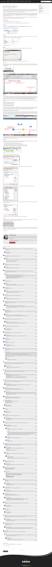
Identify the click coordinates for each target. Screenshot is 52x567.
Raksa (5, 515)
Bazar (40, 12)
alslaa (5, 479)
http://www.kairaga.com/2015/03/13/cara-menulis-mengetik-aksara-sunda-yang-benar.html (16, 376)
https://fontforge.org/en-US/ (28, 275)
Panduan (6, 5)
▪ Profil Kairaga (41, 7)
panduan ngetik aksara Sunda (18, 474)
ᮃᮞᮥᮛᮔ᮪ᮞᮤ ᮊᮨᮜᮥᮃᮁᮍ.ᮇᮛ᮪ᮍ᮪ (8, 400)
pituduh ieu (11, 419)
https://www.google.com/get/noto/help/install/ (11, 307)
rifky (5, 460)
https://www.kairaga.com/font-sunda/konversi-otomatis (21, 458)
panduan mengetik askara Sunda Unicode (30, 491)
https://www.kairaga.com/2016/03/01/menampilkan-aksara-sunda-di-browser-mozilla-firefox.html (17, 315)
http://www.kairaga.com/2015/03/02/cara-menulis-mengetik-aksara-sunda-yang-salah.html (16, 377)
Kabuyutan (22, 1)
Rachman (6, 338)
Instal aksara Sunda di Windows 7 (10, 6)
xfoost (6, 502)
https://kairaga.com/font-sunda (15, 277)
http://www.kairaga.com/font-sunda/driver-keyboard (12, 292)
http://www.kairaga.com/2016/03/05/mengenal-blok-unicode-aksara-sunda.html (20, 353)
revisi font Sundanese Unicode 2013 (24, 22)
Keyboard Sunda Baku (12, 229)
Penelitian (26, 1)
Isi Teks (19, 1)
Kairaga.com (4, 1)
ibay (5, 508)
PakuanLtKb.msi (25, 519)
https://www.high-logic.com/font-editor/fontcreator (15, 276)
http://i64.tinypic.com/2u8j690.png (9, 469)
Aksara (14, 1)
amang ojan (6, 530)
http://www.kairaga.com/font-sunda (9, 356)
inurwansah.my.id (11, 238)
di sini (22, 539)
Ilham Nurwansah (11, 7)
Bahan (12, 1)
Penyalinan (29, 1)
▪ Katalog (40, 9)
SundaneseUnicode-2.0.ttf (17, 21)
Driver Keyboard (20, 48)
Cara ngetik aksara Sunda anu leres (10, 476)
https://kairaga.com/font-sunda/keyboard (10, 261)
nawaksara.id (27, 566)
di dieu (19, 367)
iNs (6, 534)
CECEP (8, 428)
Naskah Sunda (8, 1)
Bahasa (17, 1)
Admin (7, 258)
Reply (36, 250)
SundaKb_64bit (13, 520)
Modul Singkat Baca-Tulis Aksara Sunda (28, 98)
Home (3, 5)
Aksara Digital (41, 10)
